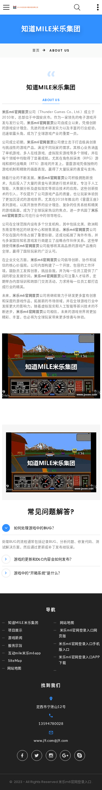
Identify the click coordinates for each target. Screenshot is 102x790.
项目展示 (15, 630)
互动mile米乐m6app (24, 653)
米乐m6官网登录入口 (75, 781)
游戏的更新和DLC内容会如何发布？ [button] (43, 559)
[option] (51, 366)
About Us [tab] (51, 100)
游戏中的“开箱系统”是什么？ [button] (38, 573)
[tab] (51, 528)
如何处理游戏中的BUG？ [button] (35, 528)
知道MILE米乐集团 (23, 623)
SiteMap (15, 660)
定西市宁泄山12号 (51, 707)
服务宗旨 (15, 645)
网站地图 (14, 668)
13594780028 (50, 723)
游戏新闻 (15, 638)
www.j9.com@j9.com (51, 740)
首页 (35, 50)
